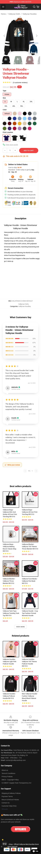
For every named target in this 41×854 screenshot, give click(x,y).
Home (3, 14)
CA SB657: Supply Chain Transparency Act (16, 783)
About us (5, 770)
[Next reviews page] (36, 471)
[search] (34, 6)
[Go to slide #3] (30, 60)
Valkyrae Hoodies (30, 14)
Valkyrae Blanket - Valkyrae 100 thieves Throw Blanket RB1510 (30, 546)
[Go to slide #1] (6, 60)
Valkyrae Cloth (14, 14)
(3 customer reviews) (20, 82)
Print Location (8, 132)
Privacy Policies (7, 776)
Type (4, 91)
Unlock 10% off (5, 844)
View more (20, 627)
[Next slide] (36, 35)
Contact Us (5, 803)
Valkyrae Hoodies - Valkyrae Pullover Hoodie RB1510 (9, 696)
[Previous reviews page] (25, 471)
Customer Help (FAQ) (9, 806)
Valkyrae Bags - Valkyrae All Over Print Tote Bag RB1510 (29, 512)
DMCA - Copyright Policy (10, 780)
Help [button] (37, 851)
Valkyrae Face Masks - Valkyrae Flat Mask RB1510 (30, 581)
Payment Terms (7, 796)
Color (5, 110)
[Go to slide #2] (18, 60)
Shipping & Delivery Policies (11, 793)
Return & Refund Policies (10, 800)
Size (4, 98)
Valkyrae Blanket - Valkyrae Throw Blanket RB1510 (9, 581)
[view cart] (37, 6)
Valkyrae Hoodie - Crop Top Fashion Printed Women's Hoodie (30, 613)
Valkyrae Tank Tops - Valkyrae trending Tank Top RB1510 (11, 613)
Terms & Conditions (8, 773)
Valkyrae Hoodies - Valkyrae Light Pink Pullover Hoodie (9, 661)
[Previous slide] (4, 35)
